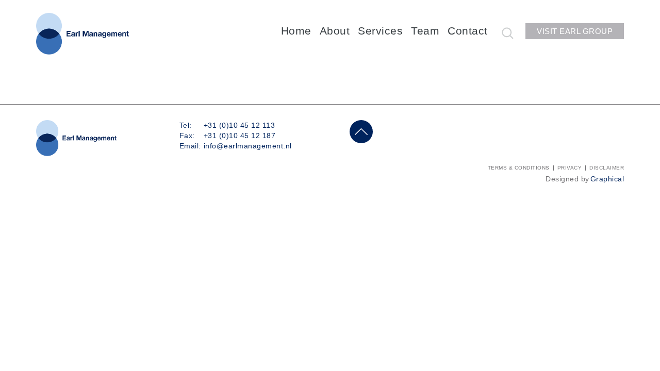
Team (425, 31)
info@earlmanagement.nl (248, 146)
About (335, 31)
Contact (468, 31)
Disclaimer (606, 168)
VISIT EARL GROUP (575, 31)
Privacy (569, 168)
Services (380, 31)
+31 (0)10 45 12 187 (240, 135)
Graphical (607, 179)
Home (296, 31)
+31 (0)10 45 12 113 (239, 125)
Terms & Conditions (519, 168)
